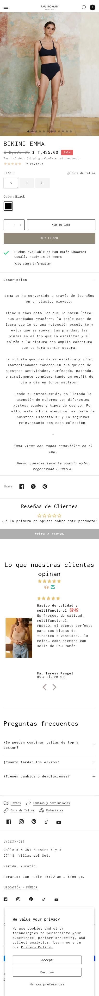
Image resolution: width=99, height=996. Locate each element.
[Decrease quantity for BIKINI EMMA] (7, 225)
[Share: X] (33, 486)
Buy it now (49, 238)
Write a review (50, 534)
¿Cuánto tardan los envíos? (31, 762)
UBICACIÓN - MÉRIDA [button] (21, 887)
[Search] (84, 7)
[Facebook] (9, 821)
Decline (47, 972)
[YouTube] (59, 822)
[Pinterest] (34, 821)
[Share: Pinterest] (45, 486)
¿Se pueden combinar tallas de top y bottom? (41, 745)
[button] (45, 687)
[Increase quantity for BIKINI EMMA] (20, 225)
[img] (49, 581)
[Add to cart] (61, 224)
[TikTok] (46, 821)
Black (8, 206)
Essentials (46, 417)
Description (15, 280)
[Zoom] (49, 74)
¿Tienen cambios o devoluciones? (37, 776)
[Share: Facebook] (22, 486)
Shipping (33, 158)
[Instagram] (21, 821)
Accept (47, 960)
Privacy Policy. (37, 947)
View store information (32, 263)
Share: (9, 486)
